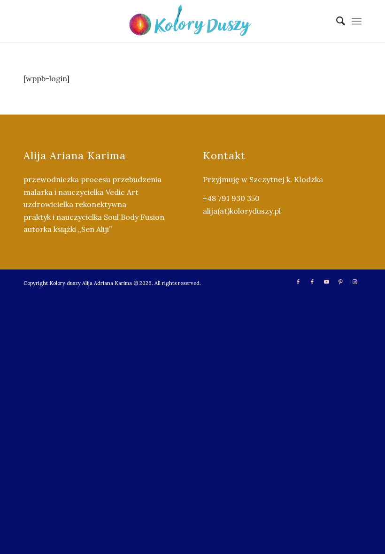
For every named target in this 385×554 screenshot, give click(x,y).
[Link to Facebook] (298, 282)
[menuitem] (336, 21)
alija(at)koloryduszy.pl (242, 210)
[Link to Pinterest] (340, 282)
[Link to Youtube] (326, 282)
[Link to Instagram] (354, 282)
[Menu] (357, 21)
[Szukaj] (336, 21)
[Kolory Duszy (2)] (192, 21)
